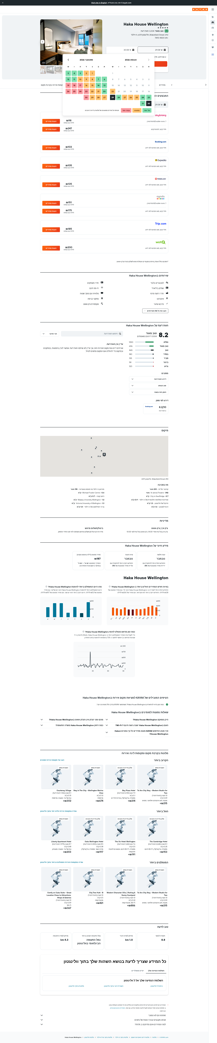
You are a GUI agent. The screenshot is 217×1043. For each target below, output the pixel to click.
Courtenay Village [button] (64, 790)
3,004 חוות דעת (147, 31)
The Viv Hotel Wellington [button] (125, 841)
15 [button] (113, 85)
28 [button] (119, 97)
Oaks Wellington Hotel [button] (94, 841)
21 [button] (119, 91)
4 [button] (136, 79)
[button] (3, 3)
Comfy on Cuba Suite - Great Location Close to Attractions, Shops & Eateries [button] (59, 895)
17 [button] (143, 91)
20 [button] (124, 91)
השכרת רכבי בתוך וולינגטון (113, 986)
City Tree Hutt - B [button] (96, 892)
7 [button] (118, 79)
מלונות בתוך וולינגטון (76, 986)
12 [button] (131, 85)
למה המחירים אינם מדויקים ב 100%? (150, 1024)
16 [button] (149, 91)
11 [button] (137, 85)
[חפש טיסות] (212, 17)
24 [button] (143, 97)
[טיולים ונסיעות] (212, 47)
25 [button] (137, 97)
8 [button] (112, 79)
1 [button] (112, 73)
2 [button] (148, 79)
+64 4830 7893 (161, 37)
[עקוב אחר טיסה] (212, 40)
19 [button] (131, 91)
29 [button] (113, 97)
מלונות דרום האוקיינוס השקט (140, 1037)
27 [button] (125, 97)
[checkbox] (155, 408)
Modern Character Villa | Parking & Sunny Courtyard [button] (121, 893)
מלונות (154, 1037)
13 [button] (125, 85)
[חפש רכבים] (212, 27)
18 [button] (137, 91)
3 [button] (142, 79)
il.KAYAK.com (163, 1037)
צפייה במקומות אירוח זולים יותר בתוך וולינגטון (58, 811)
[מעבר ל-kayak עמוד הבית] (200, 9)
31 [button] (143, 103)
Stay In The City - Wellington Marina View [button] (88, 791)
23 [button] (149, 97)
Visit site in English (99, 3)
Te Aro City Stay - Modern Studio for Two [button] (152, 791)
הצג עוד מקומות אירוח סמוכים (52, 760)
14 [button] (119, 85)
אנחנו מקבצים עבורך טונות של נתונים (150, 1020)
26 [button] (131, 97)
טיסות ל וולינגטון (157, 986)
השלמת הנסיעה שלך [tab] (156, 971)
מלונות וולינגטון (89, 1037)
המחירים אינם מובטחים (117, 1008)
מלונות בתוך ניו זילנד (121, 1037)
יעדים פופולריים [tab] (137, 971)
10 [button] (143, 85)
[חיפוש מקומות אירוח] (212, 22)
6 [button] (124, 79)
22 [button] (113, 91)
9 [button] (148, 85)
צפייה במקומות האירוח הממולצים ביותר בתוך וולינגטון (61, 862)
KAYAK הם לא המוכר (157, 1015)
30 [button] (149, 103)
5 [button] (130, 79)
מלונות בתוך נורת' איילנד (104, 1037)
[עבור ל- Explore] (212, 34)
